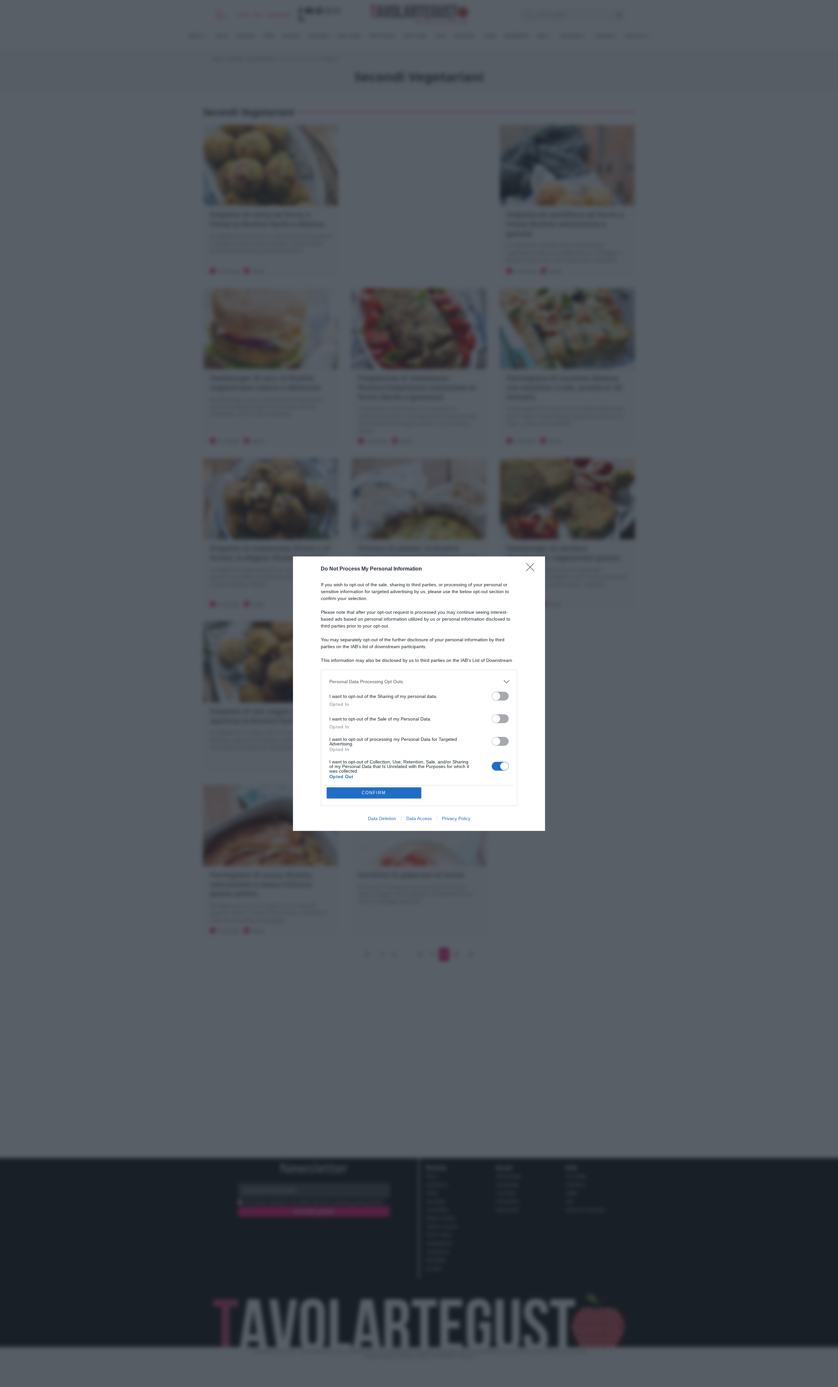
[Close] (532, 569)
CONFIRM (374, 792)
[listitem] (419, 681)
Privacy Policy (456, 818)
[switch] (500, 696)
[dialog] (419, 693)
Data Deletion (382, 818)
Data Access (419, 818)
